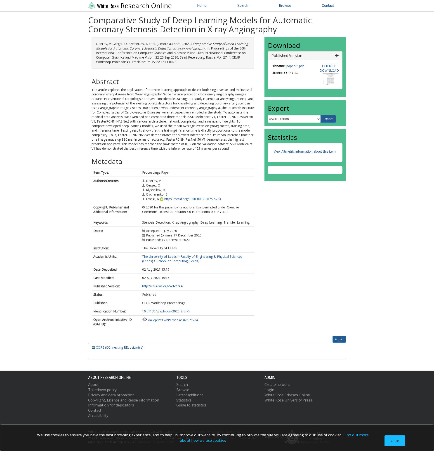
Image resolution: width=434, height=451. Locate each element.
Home (202, 5)
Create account (277, 384)
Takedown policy (102, 389)
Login (269, 389)
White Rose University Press (288, 400)
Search (242, 5)
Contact (328, 5)
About (93, 384)
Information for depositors (111, 405)
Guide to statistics (191, 405)
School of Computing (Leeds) (178, 261)
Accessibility (98, 415)
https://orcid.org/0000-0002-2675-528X (192, 199)
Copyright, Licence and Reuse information (123, 400)
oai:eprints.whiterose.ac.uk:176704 (173, 320)
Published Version (286, 55)
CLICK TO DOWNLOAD (329, 68)
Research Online (134, 5)
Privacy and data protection (111, 394)
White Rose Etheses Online (287, 394)
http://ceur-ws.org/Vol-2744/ (162, 286)
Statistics (183, 400)
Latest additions (189, 394)
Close (395, 441)
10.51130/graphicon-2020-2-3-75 (166, 311)
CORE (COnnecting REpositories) (119, 347)
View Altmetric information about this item (305, 151)
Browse (285, 5)
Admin (339, 339)
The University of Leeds (159, 256)
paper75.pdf (295, 66)
